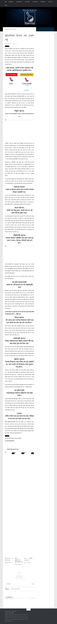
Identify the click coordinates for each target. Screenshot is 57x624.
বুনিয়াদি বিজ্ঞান (11, 1)
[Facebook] (44, 612)
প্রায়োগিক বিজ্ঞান (19, 1)
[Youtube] (51, 612)
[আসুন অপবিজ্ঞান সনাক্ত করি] (29, 504)
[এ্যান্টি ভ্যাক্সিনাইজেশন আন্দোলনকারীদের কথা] (19, 504)
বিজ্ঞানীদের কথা (43, 1)
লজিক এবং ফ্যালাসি (12, 29)
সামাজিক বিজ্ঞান (35, 1)
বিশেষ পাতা (50, 1)
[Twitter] (46, 612)
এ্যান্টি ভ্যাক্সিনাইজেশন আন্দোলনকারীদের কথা (19, 560)
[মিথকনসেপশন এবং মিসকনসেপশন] (10, 504)
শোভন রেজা (10, 43)
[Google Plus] (49, 612)
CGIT (12, 612)
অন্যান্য (6, 5)
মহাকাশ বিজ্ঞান (27, 1)
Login (32, 583)
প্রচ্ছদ (6, 1)
